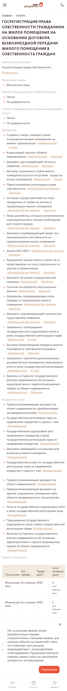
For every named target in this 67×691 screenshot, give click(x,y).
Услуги (20, 16)
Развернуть (10, 73)
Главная (7, 16)
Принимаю (49, 669)
